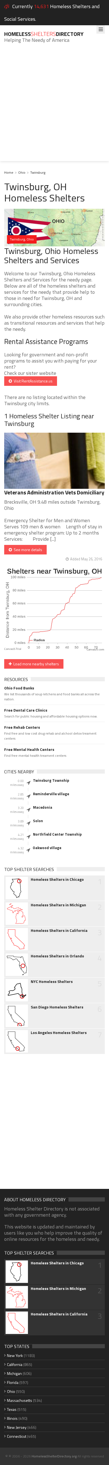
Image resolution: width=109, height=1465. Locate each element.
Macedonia (42, 807)
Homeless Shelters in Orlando (57, 956)
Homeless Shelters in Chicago (57, 879)
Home (8, 172)
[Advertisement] (54, 106)
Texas (11, 1409)
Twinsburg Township (51, 780)
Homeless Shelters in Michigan (58, 904)
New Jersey (17, 1427)
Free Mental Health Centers (29, 749)
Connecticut (16, 1436)
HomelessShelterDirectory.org (54, 1456)
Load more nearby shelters (35, 664)
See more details (27, 549)
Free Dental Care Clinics (25, 710)
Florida (12, 1382)
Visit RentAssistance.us (32, 381)
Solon (38, 820)
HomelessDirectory (44, 33)
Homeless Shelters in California (59, 930)
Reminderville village (51, 793)
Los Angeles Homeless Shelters (59, 1032)
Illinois (12, 1418)
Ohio (21, 172)
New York (15, 1355)
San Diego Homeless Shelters (57, 1007)
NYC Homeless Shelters (52, 981)
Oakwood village (47, 847)
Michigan (14, 1373)
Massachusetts (19, 1400)
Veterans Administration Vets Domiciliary (54, 492)
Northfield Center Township (57, 834)
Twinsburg (37, 172)
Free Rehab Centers (22, 727)
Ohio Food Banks (19, 688)
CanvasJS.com (95, 649)
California (14, 1364)
